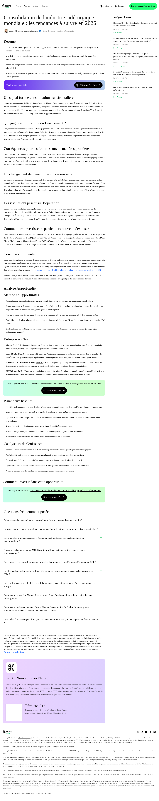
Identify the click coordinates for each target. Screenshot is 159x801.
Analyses (27, 6)
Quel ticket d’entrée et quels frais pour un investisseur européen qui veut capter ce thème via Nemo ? (51, 621)
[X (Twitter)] (137, 732)
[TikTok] (142, 732)
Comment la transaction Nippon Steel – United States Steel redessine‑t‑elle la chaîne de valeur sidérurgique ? (48, 597)
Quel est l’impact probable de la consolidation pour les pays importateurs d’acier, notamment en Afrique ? (49, 585)
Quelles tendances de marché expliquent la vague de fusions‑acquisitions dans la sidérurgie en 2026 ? (48, 572)
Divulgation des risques (112, 770)
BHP (20, 371)
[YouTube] (146, 732)
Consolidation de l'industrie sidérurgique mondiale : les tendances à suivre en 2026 (66, 270)
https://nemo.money (24, 738)
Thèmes (18, 6)
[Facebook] (150, 732)
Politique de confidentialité (12, 793)
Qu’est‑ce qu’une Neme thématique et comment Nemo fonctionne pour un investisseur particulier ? (51, 529)
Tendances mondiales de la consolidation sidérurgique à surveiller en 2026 (65, 383)
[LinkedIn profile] (40, 31)
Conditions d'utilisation (43, 793)
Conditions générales (28, 793)
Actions (35, 6)
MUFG (39, 362)
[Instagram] (154, 732)
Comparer (45, 6)
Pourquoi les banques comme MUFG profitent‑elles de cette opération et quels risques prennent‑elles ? (44, 551)
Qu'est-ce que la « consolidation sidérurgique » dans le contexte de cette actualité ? (43, 520)
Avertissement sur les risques (14, 652)
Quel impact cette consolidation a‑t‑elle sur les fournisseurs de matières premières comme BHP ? (50, 562)
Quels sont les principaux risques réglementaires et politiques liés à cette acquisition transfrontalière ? (44, 539)
